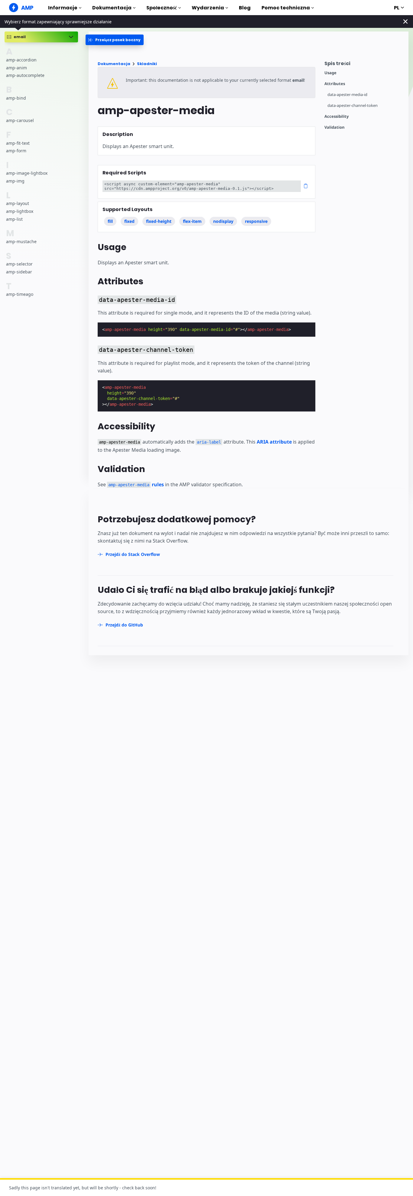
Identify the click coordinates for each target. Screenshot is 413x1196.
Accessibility (336, 116)
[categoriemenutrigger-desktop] (115, 40)
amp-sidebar (19, 272)
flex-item (192, 221)
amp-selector (19, 264)
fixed (129, 221)
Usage (330, 72)
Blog (245, 7)
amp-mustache (21, 241)
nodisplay (223, 221)
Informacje (62, 7)
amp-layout (17, 203)
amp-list (14, 219)
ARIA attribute (274, 441)
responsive (256, 221)
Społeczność (161, 7)
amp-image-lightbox (26, 173)
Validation (334, 127)
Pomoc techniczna (286, 7)
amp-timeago (19, 294)
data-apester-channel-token (352, 105)
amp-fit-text (18, 143)
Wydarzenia (208, 7)
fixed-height (158, 221)
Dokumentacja (112, 7)
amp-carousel (20, 120)
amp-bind (16, 98)
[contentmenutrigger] (363, 65)
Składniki (147, 64)
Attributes (334, 83)
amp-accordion (21, 60)
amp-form (16, 151)
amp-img (15, 181)
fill (110, 221)
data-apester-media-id (347, 94)
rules (136, 484)
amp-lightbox (19, 211)
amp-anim (16, 68)
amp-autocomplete (25, 75)
